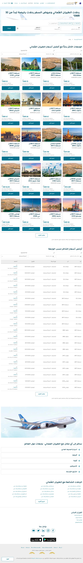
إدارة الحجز (30, 3)
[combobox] (71, 29)
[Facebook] (53, 531)
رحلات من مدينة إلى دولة (36, 547)
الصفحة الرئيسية (78, 39)
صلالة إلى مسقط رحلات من (74, 486)
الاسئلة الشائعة (78, 515)
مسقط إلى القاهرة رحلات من (74, 491)
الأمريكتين (73, 466)
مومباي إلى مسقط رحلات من (47, 494)
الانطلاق (38, 27)
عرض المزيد (41, 501)
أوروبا (75, 461)
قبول (7, 559)
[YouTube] (34, 531)
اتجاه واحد (77, 23)
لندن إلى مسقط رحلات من (75, 496)
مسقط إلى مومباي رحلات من (20, 496)
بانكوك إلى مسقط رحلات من (20, 486)
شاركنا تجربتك (78, 517)
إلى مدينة (55, 547)
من (79, 27)
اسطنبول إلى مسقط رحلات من (19, 494)
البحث (9, 28)
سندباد (16, 3)
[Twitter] (38, 531)
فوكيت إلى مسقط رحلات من (74, 488)
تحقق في (42, 3)
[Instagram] (48, 531)
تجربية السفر (23, 3)
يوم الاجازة (36, 3)
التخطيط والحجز (50, 3)
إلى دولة (60, 547)
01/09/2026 (37, 29)
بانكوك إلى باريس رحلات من (74, 494)
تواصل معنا (79, 520)
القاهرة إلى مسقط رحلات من (20, 488)
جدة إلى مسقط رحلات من (48, 491)
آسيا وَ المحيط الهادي (69, 450)
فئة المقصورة (24, 50)
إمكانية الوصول (78, 522)
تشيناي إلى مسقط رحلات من (20, 491)
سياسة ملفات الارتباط (37, 558)
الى (59, 27)
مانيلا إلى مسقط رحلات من (47, 496)
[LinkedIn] (43, 531)
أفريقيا (74, 455)
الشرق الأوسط (71, 472)
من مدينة (28, 547)
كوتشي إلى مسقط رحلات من (47, 488)
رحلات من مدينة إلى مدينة (47, 547)
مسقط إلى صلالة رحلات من (47, 486)
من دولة (22, 547)
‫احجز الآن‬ (72, 88)
